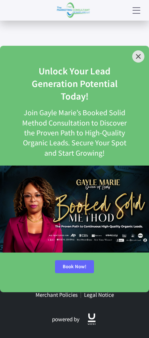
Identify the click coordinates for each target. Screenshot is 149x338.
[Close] (138, 56)
